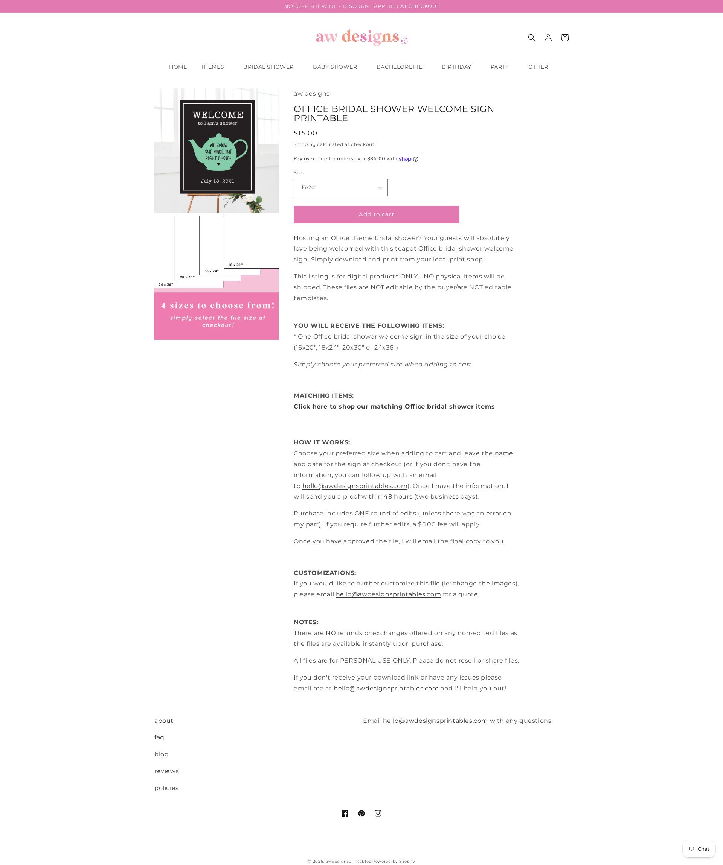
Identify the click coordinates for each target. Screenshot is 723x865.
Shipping (305, 144)
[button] (215, 67)
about (164, 720)
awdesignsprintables (348, 861)
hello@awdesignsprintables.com (354, 486)
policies (166, 788)
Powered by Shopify (393, 861)
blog (161, 754)
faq (159, 737)
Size (299, 172)
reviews (166, 771)
